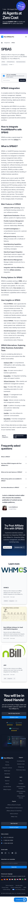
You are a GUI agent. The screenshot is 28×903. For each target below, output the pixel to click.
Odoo (5, 370)
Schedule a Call (18, 547)
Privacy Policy (5, 887)
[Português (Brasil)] (23, 879)
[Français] (10, 879)
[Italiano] (15, 879)
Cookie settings (6, 889)
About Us (7, 780)
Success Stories (7, 786)
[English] (4, 879)
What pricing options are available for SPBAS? (11, 480)
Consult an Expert (14, 827)
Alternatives (7, 773)
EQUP (5, 405)
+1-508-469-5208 (8, 843)
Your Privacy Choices (20, 889)
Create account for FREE (19, 436)
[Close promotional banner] (26, 2)
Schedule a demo (14, 717)
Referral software (14, 813)
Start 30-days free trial (14, 713)
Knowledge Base (21, 761)
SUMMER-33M (12, 21)
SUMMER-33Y (7, 23)
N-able (6, 400)
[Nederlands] (17, 879)
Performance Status (21, 769)
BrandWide (7, 418)
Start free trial (14, 823)
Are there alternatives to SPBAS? (10, 487)
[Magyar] (12, 879)
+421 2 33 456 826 (8, 837)
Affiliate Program (7, 789)
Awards (7, 783)
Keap (5, 387)
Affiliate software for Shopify (14, 804)
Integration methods (7, 767)
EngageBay (7, 376)
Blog (21, 780)
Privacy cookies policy (16, 887)
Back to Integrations (5, 436)
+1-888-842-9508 (8, 840)
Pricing (7, 762)
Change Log (21, 767)
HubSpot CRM (8, 362)
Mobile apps (7, 770)
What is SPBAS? (5, 456)
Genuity (6, 394)
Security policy (19, 885)
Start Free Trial (7, 547)
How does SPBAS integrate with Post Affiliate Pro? (11, 464)
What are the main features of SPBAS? (11, 472)
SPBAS (13, 42)
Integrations (7, 42)
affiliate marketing (15, 270)
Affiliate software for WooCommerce (14, 807)
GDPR (24, 887)
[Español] (7, 879)
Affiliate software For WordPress (14, 810)
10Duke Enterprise (9, 381)
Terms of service (9, 885)
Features (7, 764)
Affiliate (16, 139)
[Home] (2, 42)
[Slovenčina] (25, 879)
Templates (20, 783)
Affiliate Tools (14, 816)
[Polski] (20, 879)
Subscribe (22, 80)
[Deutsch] (2, 879)
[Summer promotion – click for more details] (14, 17)
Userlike (6, 413)
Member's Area (20, 764)
